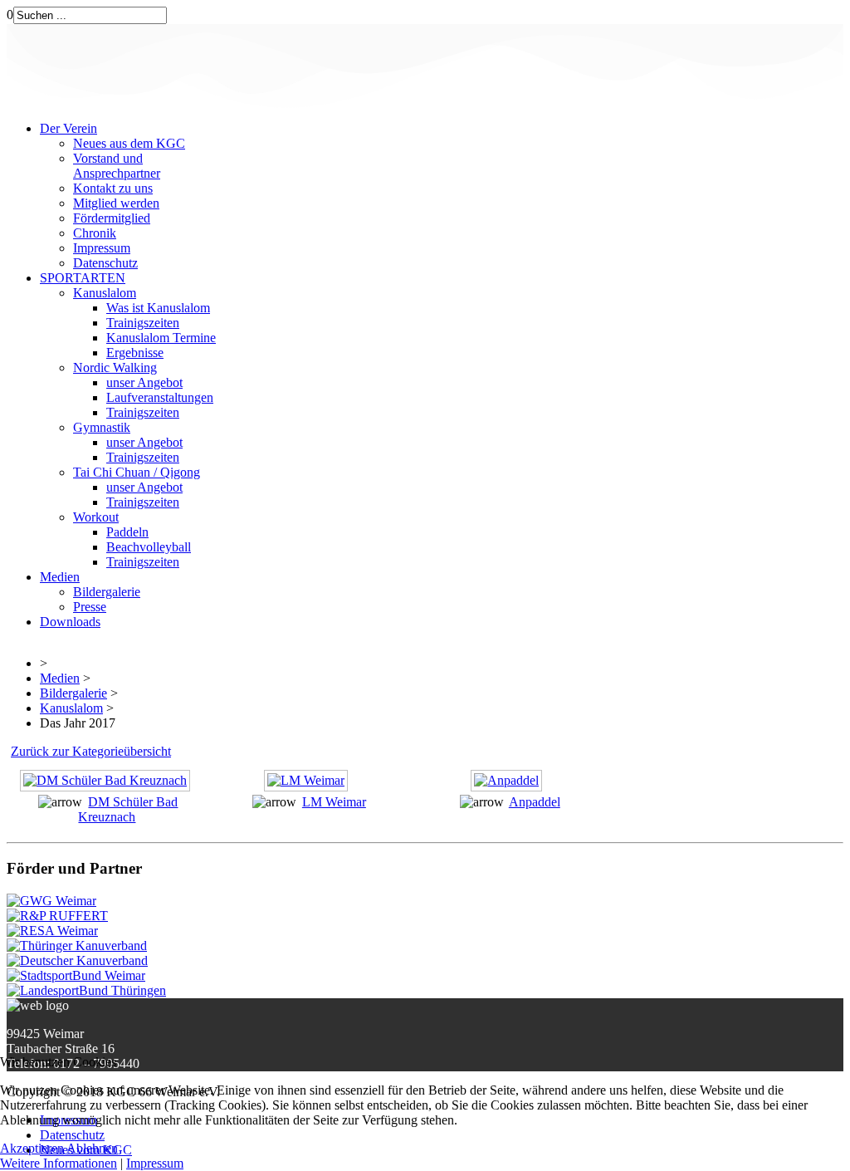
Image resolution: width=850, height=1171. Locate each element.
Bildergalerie (73, 693)
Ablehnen (92, 1148)
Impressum (154, 1163)
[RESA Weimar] (52, 931)
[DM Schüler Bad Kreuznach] (107, 787)
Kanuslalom (71, 708)
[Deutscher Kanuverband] (77, 960)
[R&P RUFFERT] (57, 916)
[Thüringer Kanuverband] (77, 945)
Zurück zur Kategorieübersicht (91, 751)
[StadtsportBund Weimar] (76, 975)
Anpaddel (534, 802)
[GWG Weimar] (51, 901)
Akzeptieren (32, 1148)
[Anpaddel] (508, 787)
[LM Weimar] (308, 787)
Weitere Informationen (58, 1163)
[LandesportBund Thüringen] (86, 990)
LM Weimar (334, 802)
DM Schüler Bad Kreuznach (128, 809)
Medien (60, 678)
